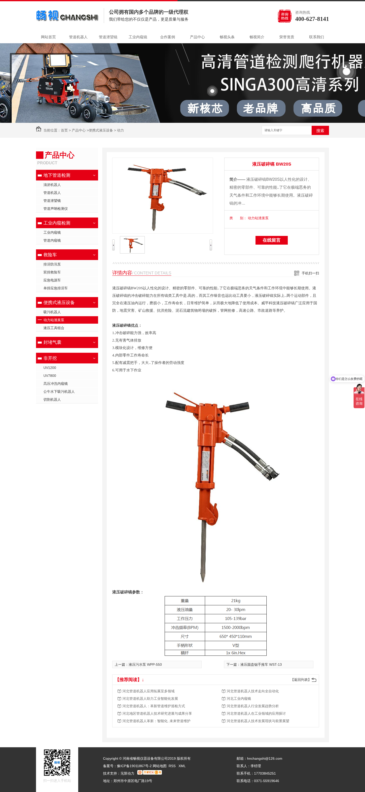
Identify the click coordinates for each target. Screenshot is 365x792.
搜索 (320, 131)
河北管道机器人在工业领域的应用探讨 (256, 713)
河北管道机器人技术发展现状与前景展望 (258, 721)
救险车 (50, 254)
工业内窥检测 (56, 222)
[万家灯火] (149, 773)
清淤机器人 (52, 185)
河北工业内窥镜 (239, 699)
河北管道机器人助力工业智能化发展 (150, 699)
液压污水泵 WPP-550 (145, 664)
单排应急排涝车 (55, 288)
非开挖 (50, 358)
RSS (173, 766)
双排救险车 (52, 272)
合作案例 (167, 37)
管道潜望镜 (108, 37)
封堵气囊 (52, 342)
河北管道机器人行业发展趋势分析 (253, 706)
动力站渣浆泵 (53, 320)
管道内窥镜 (52, 240)
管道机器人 (78, 37)
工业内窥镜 (138, 37)
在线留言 (272, 240)
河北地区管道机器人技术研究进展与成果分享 (157, 713)
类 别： (238, 218)
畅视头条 (227, 37)
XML (182, 766)
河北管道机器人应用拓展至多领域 (148, 691)
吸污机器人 (52, 312)
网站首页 (48, 37)
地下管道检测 (56, 175)
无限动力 (127, 773)
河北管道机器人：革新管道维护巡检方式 (153, 706)
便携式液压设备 (101, 130)
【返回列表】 (301, 680)
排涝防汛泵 (52, 264)
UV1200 (49, 368)
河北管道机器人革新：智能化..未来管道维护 (156, 721)
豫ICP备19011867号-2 (134, 766)
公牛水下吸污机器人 (59, 392)
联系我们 (316, 37)
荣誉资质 (286, 37)
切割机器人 (52, 399)
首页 (64, 130)
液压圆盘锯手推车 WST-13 (261, 664)
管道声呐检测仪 (55, 209)
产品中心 (197, 37)
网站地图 (160, 766)
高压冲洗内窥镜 (55, 384)
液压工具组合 (53, 328)
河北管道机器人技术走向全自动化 (253, 691)
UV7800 (49, 376)
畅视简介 (257, 37)
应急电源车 (52, 280)
